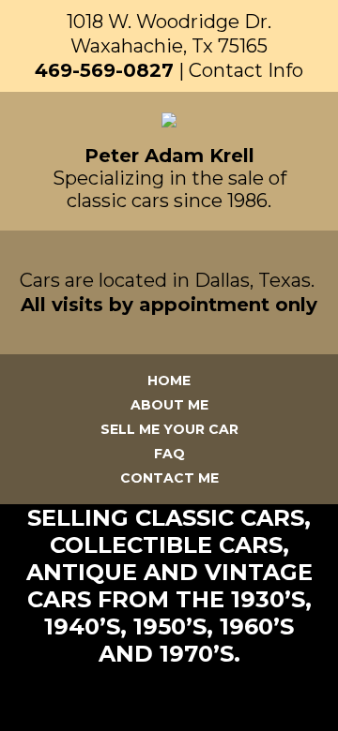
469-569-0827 (104, 70)
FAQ (169, 453)
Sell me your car (169, 429)
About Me (169, 404)
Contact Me (169, 478)
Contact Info (246, 70)
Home (169, 380)
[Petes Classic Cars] (169, 123)
